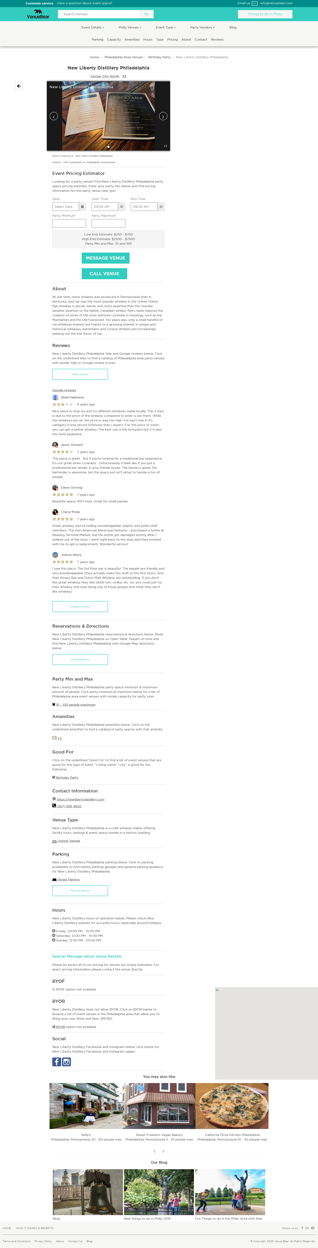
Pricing (173, 39)
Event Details (92, 27)
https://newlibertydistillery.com (80, 799)
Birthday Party (159, 57)
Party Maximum (104, 215)
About (186, 39)
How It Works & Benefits (35, 1228)
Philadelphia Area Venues (124, 57)
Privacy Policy (43, 1241)
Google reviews (80, 606)
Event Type (165, 27)
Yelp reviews (80, 374)
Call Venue (104, 273)
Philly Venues (129, 27)
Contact (201, 39)
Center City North (104, 76)
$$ (124, 76)
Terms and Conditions (17, 1241)
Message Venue (105, 258)
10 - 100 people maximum (75, 704)
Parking (98, 39)
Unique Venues (69, 841)
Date (56, 199)
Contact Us (75, 1241)
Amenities (133, 39)
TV (60, 738)
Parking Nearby (80, 890)
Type (160, 39)
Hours (148, 39)
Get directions (80, 659)
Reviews (217, 39)
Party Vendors (201, 27)
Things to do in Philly (265, 14)
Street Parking (69, 879)
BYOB (60, 1027)
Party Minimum (63, 215)
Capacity (114, 39)
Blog (232, 27)
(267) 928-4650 (68, 806)
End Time (138, 199)
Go (146, 14)
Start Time (100, 199)
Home (94, 57)
